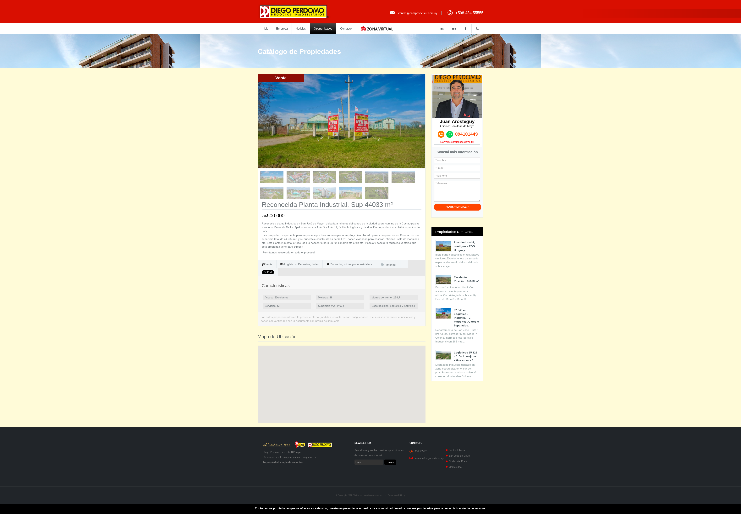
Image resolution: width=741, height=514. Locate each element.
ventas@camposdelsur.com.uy (417, 13)
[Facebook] (465, 28)
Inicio (265, 28)
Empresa (282, 28)
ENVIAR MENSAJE (457, 207)
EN (454, 28)
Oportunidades (323, 28)
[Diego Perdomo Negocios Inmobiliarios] (294, 11)
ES (442, 28)
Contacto (346, 28)
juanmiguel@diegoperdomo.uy (457, 141)
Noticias (301, 28)
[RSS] (477, 28)
